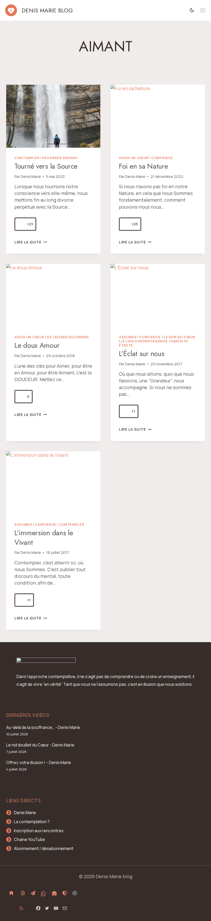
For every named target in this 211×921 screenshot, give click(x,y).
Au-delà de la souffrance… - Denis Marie (43, 727)
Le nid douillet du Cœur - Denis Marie (40, 745)
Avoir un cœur (133, 158)
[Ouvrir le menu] (202, 10)
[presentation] (53, 116)
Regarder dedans (59, 158)
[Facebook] (38, 908)
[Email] (64, 908)
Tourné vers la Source (45, 166)
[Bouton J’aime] (21, 224)
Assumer (127, 337)
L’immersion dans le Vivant (43, 537)
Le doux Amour (36, 345)
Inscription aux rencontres (39, 830)
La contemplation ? (32, 821)
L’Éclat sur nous (141, 353)
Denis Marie (31, 176)
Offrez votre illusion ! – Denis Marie (38, 762)
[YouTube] (55, 908)
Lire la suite (30, 242)
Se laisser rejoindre (68, 337)
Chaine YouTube (29, 839)
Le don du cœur (179, 337)
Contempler (26, 158)
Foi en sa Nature (143, 166)
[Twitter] (47, 908)
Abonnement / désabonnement (43, 848)
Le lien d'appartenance (144, 341)
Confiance (162, 158)
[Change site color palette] (192, 10)
